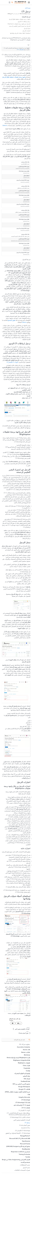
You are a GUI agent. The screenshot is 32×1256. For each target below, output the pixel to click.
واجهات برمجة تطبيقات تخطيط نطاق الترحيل (19, 19)
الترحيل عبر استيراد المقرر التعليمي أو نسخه (19, 26)
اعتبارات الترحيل (26, 30)
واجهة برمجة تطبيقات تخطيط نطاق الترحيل (14, 77)
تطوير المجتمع (11, 320)
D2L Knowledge (23, 13)
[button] (12, 2)
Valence (5, 125)
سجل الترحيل (27, 28)
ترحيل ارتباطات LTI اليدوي (24, 21)
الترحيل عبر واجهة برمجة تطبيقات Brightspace (19, 24)
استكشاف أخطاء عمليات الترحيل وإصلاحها (20, 33)
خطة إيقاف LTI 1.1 (20, 49)
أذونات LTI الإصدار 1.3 (12, 362)
